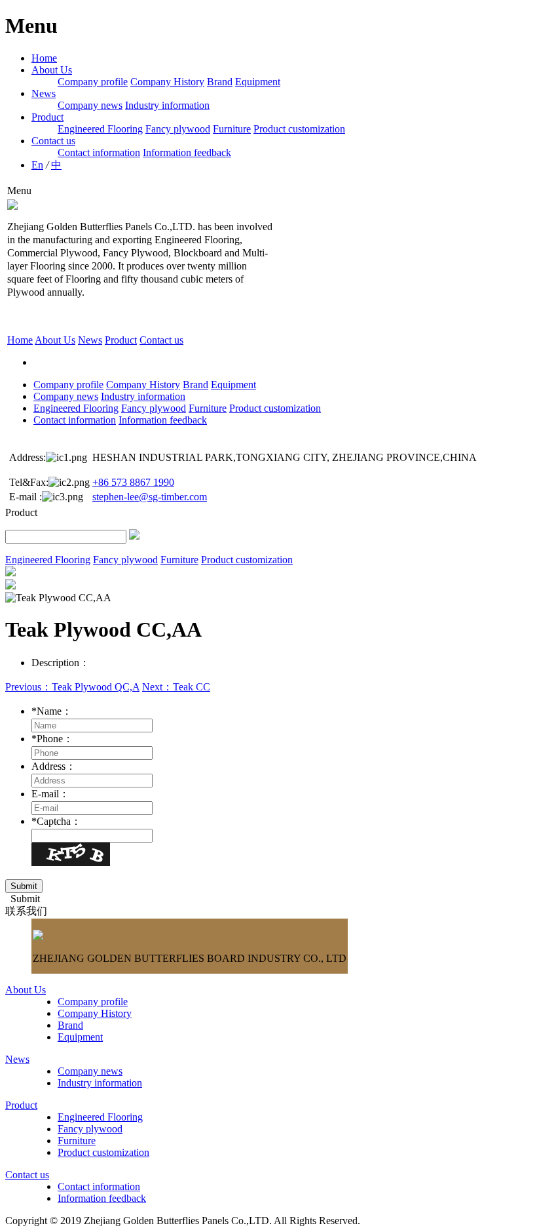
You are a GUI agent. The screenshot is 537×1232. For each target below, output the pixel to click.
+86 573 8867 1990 (133, 482)
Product (47, 117)
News (43, 93)
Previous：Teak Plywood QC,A (72, 686)
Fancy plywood (177, 128)
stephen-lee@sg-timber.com (149, 496)
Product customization (299, 128)
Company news (90, 105)
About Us (51, 69)
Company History (167, 81)
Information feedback (187, 152)
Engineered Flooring (100, 128)
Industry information (167, 105)
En (37, 164)
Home (44, 58)
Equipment (257, 81)
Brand (219, 81)
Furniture (232, 128)
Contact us (53, 140)
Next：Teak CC (176, 686)
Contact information (99, 152)
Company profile (93, 81)
